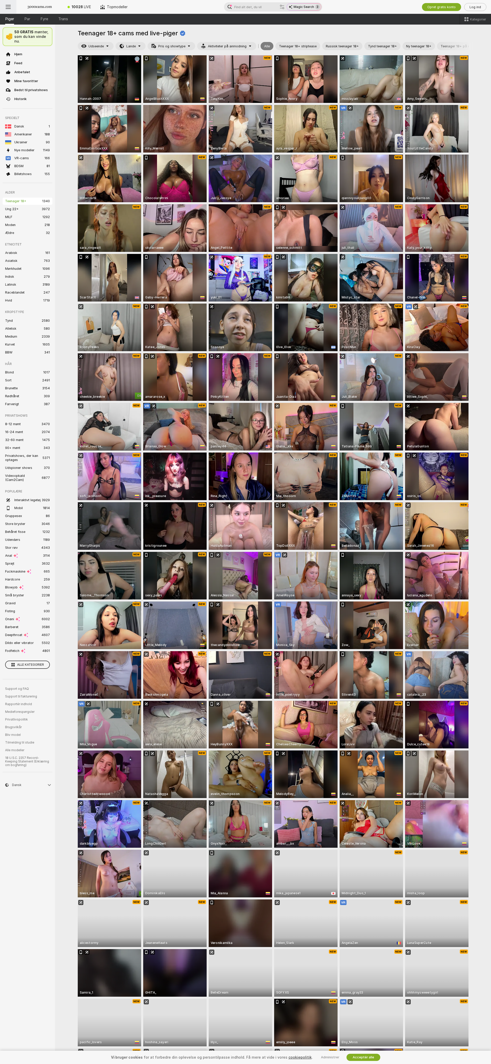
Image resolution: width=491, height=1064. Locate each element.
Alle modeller (14, 750)
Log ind (475, 7)
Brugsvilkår (13, 727)
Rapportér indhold (18, 704)
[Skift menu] (8, 7)
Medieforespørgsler (20, 712)
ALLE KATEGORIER (30, 665)
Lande (131, 46)
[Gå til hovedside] (39, 7)
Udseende (96, 46)
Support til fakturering (21, 696)
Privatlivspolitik (16, 719)
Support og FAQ (17, 689)
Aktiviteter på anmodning (227, 46)
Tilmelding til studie (19, 742)
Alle (267, 46)
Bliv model (13, 735)
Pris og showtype (171, 46)
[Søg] (282, 6)
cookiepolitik (300, 1057)
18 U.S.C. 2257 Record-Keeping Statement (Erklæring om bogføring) (27, 761)
